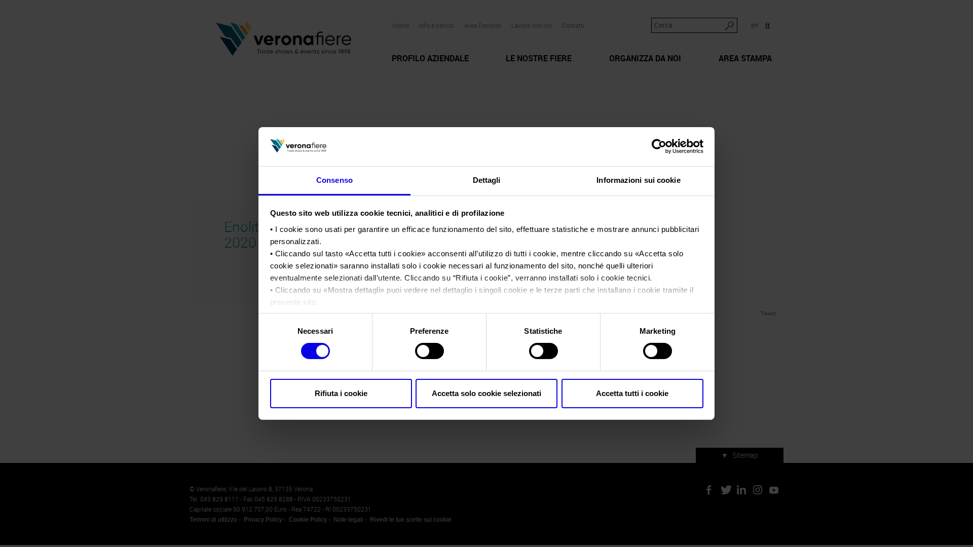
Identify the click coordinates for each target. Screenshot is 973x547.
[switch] (429, 351)
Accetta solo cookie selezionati (486, 393)
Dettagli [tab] (487, 180)
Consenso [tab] (334, 180)
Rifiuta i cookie (341, 393)
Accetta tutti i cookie (632, 393)
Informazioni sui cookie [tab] (638, 180)
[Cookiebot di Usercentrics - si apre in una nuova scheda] (659, 146)
